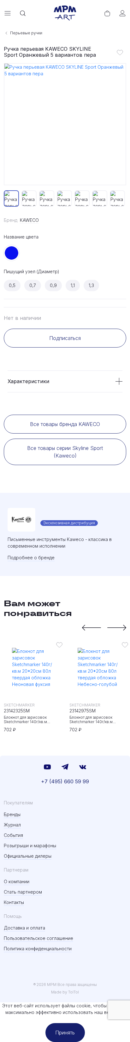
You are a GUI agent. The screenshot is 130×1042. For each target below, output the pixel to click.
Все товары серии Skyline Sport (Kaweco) (65, 452)
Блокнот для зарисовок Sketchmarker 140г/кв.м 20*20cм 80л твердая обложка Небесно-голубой (98, 719)
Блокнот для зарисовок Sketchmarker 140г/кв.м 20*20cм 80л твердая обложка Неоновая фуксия (33, 719)
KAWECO (29, 220)
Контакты (14, 902)
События (13, 835)
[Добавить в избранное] (120, 52)
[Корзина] (107, 13)
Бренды (12, 814)
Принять (65, 1032)
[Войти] (122, 13)
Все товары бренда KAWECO (65, 424)
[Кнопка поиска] (22, 13)
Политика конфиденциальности (38, 948)
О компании (16, 881)
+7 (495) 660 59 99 (65, 781)
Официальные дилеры (27, 856)
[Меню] (7, 13)
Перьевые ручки (26, 33)
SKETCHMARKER (19, 705)
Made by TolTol (65, 992)
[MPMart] (65, 13)
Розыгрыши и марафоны (30, 845)
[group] (65, 124)
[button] (91, 627)
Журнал (12, 824)
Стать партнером (23, 892)
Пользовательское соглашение (38, 938)
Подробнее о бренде (31, 557)
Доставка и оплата (24, 927)
